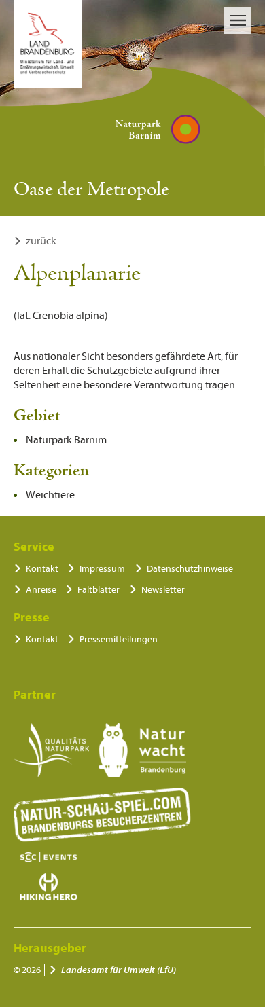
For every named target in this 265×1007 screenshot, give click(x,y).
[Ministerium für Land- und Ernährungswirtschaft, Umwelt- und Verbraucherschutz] (48, 44)
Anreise (41, 590)
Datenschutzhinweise (190, 568)
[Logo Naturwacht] (142, 750)
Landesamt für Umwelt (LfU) (118, 970)
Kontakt (42, 568)
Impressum (102, 568)
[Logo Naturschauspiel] (102, 815)
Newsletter (163, 590)
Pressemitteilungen (119, 639)
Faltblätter (98, 590)
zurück (41, 241)
